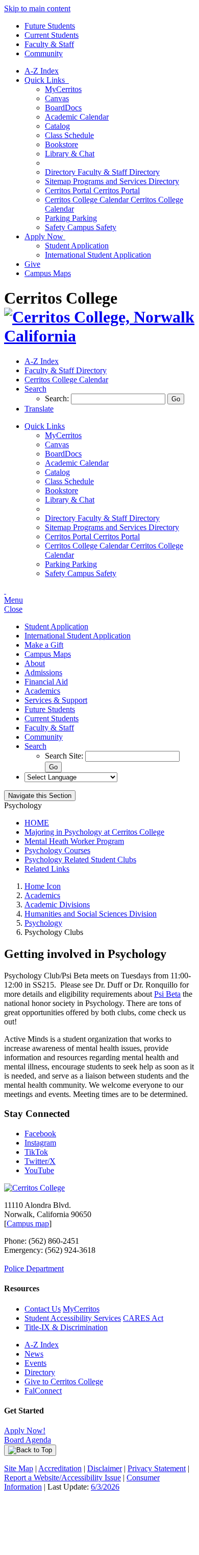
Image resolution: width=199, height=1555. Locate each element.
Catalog (57, 126)
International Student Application (98, 254)
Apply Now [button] (44, 236)
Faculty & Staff (49, 44)
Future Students (49, 25)
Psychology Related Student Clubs (80, 859)
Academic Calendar (77, 116)
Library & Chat (69, 153)
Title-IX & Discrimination (66, 1327)
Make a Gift (43, 645)
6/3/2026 (105, 1486)
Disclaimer (104, 1468)
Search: (58, 398)
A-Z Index (41, 70)
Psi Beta (167, 994)
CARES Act (143, 1318)
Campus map (28, 1223)
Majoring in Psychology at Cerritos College (94, 832)
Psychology (43, 923)
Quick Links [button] (46, 80)
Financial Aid (46, 681)
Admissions (43, 672)
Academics (42, 691)
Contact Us (42, 1309)
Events (35, 1363)
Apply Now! (24, 1430)
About (34, 663)
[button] (35, 388)
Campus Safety (80, 227)
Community (43, 53)
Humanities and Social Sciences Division (90, 913)
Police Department (34, 1268)
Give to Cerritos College (63, 1381)
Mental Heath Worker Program (74, 841)
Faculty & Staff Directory (102, 172)
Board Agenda (27, 1439)
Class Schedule (69, 135)
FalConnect (43, 1390)
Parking (71, 218)
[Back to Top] (30, 1450)
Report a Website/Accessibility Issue (62, 1477)
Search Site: (65, 755)
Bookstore (61, 144)
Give (32, 264)
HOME (36, 822)
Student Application (77, 245)
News (33, 1354)
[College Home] (99, 336)
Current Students (51, 35)
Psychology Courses (57, 850)
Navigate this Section (39, 795)
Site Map (18, 1468)
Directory (39, 1372)
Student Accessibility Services (72, 1318)
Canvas (57, 98)
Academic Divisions (57, 904)
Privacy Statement (157, 1468)
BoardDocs (63, 107)
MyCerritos (63, 89)
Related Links (46, 868)
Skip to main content (37, 8)
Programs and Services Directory (112, 181)
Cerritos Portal (92, 190)
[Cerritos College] (34, 1187)
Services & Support (55, 700)
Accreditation (60, 1468)
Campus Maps (47, 273)
